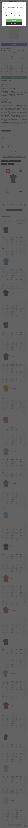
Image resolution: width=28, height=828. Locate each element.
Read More (5, 9)
